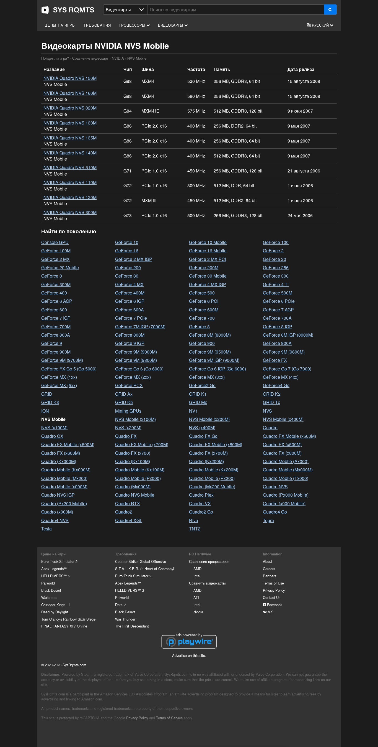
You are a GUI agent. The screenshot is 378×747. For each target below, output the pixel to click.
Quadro (270, 427)
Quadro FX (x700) (132, 453)
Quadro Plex (201, 495)
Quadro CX (52, 436)
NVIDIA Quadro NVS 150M (70, 78)
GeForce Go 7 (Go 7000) (287, 368)
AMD (197, 568)
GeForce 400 (54, 292)
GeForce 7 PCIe (131, 318)
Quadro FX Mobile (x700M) (141, 444)
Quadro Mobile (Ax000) (286, 461)
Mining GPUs (128, 411)
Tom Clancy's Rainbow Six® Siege (68, 619)
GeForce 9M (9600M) (284, 352)
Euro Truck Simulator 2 (59, 561)
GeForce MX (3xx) (207, 377)
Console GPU (55, 242)
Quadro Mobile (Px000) (138, 478)
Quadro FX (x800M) (282, 453)
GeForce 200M (203, 267)
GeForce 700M (56, 326)
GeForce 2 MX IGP (133, 259)
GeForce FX (275, 360)
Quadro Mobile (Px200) (212, 478)
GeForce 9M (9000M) (136, 352)
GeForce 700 (202, 318)
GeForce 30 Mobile (208, 276)
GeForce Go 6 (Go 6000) (139, 368)
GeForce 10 (126, 242)
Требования (97, 25)
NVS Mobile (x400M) (283, 419)
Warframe (48, 597)
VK (270, 611)
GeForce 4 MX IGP (207, 284)
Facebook (274, 604)
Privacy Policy (274, 590)
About (267, 561)
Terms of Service (169, 717)
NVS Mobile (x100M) (135, 419)
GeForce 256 (276, 267)
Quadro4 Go (275, 512)
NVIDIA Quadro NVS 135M (70, 137)
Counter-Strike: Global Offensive (140, 561)
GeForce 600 (54, 309)
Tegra (268, 520)
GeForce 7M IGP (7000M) (140, 326)
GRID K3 (50, 402)
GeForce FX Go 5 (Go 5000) (69, 368)
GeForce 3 (51, 276)
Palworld (48, 583)
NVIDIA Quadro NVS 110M (70, 182)
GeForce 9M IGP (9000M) (214, 360)
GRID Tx (271, 402)
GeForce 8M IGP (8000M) (288, 335)
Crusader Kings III (55, 604)
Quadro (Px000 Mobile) (286, 495)
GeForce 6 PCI (203, 301)
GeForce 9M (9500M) (210, 352)
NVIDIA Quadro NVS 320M (70, 108)
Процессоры (132, 25)
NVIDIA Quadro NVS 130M (70, 123)
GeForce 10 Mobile (208, 242)
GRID (46, 394)
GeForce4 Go (276, 385)
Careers (269, 568)
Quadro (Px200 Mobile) (64, 503)
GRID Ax (124, 394)
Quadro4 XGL (128, 520)
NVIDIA (118, 58)
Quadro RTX (127, 503)
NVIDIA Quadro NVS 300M (70, 212)
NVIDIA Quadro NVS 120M (70, 197)
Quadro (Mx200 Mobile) (212, 486)
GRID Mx (198, 402)
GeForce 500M (277, 292)
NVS (267, 411)
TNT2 (194, 528)
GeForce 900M (56, 352)
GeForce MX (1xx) (59, 377)
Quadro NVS (275, 486)
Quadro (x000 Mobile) (284, 503)
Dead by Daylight (54, 611)
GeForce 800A (55, 335)
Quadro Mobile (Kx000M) (65, 469)
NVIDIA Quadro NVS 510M (70, 167)
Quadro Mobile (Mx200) (64, 478)
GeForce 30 (126, 276)
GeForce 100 (276, 242)
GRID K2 (272, 394)
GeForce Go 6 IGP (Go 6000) (217, 368)
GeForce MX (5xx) (59, 385)
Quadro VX (200, 503)
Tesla (46, 528)
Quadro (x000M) (57, 512)
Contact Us (271, 597)
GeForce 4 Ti (276, 284)
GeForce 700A (277, 318)
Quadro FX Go (203, 436)
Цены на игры (60, 25)
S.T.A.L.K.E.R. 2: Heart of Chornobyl (144, 568)
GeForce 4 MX (129, 284)
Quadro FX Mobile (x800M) (215, 444)
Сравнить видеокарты (207, 583)
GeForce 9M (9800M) (136, 360)
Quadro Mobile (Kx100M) (139, 469)
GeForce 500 (202, 292)
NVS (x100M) (54, 427)
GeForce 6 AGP (56, 301)
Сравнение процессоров (209, 561)
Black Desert (51, 590)
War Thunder (125, 619)
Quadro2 (123, 512)
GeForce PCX (129, 385)
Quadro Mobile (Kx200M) (213, 469)
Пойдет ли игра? (67, 10)
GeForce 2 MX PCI (207, 259)
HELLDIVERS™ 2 (55, 575)
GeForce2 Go (202, 385)
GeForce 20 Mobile (60, 267)
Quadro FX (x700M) (208, 453)
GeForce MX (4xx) (281, 377)
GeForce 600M (203, 309)
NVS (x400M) (202, 427)
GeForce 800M (129, 335)
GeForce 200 (128, 267)
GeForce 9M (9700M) (62, 360)
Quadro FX (126, 436)
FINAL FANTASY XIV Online (64, 626)
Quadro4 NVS (55, 520)
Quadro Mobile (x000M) (64, 486)
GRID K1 (198, 394)
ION (45, 411)
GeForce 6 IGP (129, 301)
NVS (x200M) (128, 427)
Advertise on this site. (189, 655)
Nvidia (198, 611)
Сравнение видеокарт (90, 58)
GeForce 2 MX (55, 259)
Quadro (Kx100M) (132, 461)
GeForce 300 (276, 276)
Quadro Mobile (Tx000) (285, 478)
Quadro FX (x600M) (60, 453)
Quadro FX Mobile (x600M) (67, 444)
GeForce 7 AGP (278, 309)
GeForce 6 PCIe (279, 301)
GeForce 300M (56, 284)
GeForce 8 (199, 326)
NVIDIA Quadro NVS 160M (70, 93)
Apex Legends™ (54, 568)
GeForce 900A (277, 343)
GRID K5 (124, 402)
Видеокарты (171, 25)
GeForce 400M (129, 292)
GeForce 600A (129, 309)
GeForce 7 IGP (56, 318)
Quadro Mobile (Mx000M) (288, 469)
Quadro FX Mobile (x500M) (289, 436)
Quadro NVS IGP (58, 495)
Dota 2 (120, 604)
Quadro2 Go (201, 512)
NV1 (193, 411)
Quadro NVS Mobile (134, 495)
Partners (269, 575)
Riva (193, 520)
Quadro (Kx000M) (58, 461)
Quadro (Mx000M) (133, 486)
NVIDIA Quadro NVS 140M (70, 152)
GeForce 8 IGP (277, 326)
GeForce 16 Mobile (208, 250)
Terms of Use (273, 583)
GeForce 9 (51, 343)
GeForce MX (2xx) (133, 377)
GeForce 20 (274, 259)
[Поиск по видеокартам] (330, 9)
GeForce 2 (273, 250)
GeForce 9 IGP (129, 343)
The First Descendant (132, 626)
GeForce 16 (126, 250)
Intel (196, 575)
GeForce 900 (202, 343)
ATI (196, 597)
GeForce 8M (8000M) (210, 335)
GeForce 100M (56, 250)
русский (320, 25)
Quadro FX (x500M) (282, 444)
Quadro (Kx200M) (206, 461)
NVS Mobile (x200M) (209, 419)
